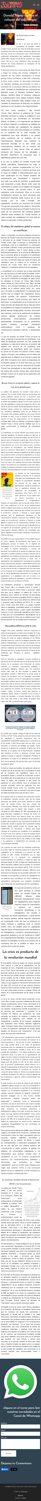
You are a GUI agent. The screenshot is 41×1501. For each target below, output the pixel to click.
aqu (15, 257)
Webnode (24, 1491)
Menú (38, 5)
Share (6, 1469)
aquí (34, 363)
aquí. (11, 535)
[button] (34, 4)
